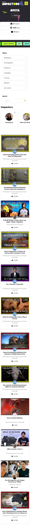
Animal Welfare (9, 43)
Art (19, 43)
